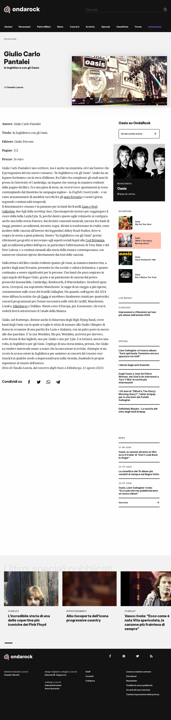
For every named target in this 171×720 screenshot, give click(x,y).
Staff (88, 672)
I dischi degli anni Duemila (134, 365)
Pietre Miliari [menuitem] (44, 26)
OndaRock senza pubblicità (139, 685)
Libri (14, 39)
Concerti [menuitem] (74, 26)
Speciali (8, 39)
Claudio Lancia (14, 87)
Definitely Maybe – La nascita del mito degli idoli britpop (138, 410)
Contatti (90, 676)
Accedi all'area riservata (138, 690)
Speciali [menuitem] (105, 26)
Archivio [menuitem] (90, 26)
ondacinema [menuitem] (154, 26)
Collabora (90, 681)
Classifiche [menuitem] (122, 26)
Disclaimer (131, 676)
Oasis (44, 296)
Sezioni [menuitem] (8, 26)
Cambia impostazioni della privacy (142, 694)
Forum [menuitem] (138, 26)
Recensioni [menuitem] (24, 26)
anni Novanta (73, 197)
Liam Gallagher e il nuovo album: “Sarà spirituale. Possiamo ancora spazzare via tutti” (139, 353)
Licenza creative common (138, 672)
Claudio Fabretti (11, 675)
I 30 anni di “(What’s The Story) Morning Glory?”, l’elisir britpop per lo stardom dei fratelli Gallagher (137, 395)
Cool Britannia (95, 240)
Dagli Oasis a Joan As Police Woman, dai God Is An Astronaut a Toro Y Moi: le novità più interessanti (139, 378)
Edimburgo (20, 306)
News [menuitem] (60, 26)
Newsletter (131, 681)
